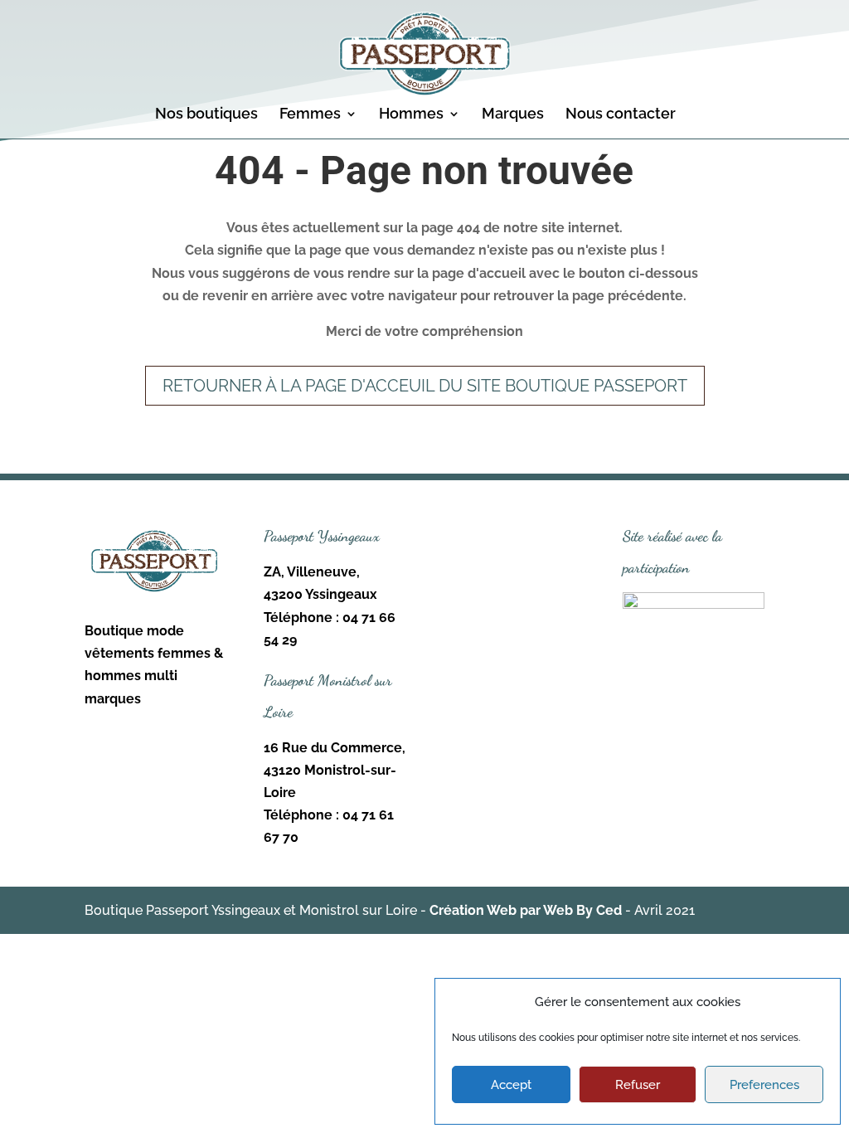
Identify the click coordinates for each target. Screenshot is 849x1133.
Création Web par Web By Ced (525, 910)
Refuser (637, 1084)
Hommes (411, 115)
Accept (511, 1084)
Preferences (764, 1084)
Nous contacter (620, 115)
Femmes (310, 115)
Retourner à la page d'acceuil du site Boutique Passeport (425, 386)
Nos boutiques (206, 115)
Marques (513, 115)
